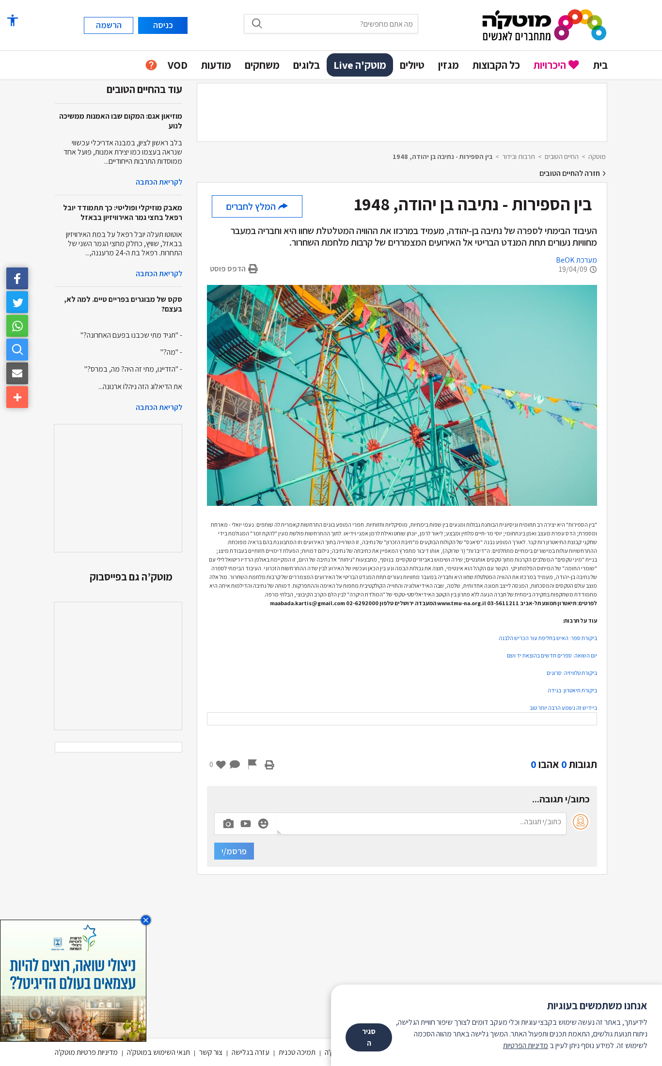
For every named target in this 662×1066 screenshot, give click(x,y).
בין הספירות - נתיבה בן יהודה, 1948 (442, 156)
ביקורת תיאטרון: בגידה (572, 690)
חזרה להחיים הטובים (570, 173)
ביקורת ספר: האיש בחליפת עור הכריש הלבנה (548, 638)
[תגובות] (235, 764)
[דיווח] (252, 764)
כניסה (163, 25)
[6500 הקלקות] (73, 980)
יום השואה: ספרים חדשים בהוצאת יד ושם (552, 655)
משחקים (262, 65)
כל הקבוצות (496, 65)
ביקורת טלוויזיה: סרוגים (572, 672)
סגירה (369, 1037)
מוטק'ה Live (359, 65)
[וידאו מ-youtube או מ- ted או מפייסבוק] (245, 824)
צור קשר (210, 1052)
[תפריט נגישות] (12, 20)
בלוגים (306, 65)
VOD (178, 65)
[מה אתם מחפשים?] (257, 23)
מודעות (216, 65)
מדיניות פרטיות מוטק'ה (86, 1052)
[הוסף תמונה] (228, 822)
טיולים (412, 65)
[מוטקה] (544, 24)
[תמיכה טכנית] (151, 65)
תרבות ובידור (518, 156)
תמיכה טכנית (297, 1052)
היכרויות (550, 65)
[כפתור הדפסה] (269, 764)
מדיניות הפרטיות (525, 1045)
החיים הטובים (562, 156)
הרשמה (109, 25)
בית (600, 65)
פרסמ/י (234, 851)
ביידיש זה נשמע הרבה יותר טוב (563, 707)
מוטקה (597, 156)
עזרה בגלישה (250, 1052)
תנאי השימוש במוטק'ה (158, 1052)
